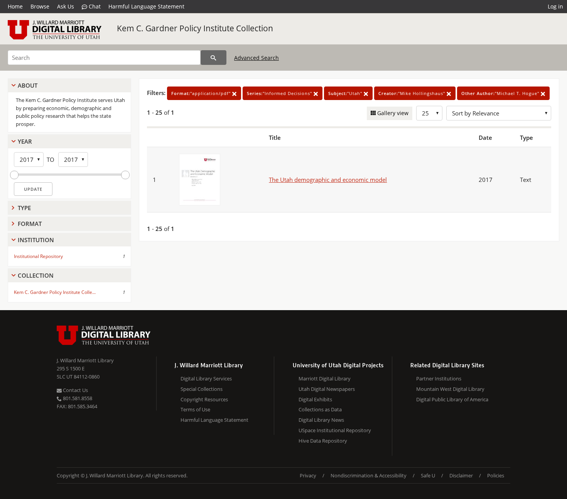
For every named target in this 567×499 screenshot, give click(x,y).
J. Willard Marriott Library (85, 360)
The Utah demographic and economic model (328, 179)
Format (30, 223)
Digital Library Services (206, 378)
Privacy (308, 475)
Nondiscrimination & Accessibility (369, 475)
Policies (495, 475)
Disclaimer (461, 475)
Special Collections (202, 388)
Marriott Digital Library (325, 378)
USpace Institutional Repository (335, 430)
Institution (36, 240)
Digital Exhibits (315, 399)
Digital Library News (321, 419)
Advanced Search (256, 57)
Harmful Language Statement (146, 6)
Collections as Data (320, 409)
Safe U (428, 475)
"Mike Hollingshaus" (412, 93)
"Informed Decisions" (280, 93)
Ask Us (65, 6)
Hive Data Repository (323, 440)
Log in (555, 6)
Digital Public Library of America (452, 399)
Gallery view (392, 113)
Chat (94, 6)
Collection (36, 275)
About (27, 85)
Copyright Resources (204, 399)
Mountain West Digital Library (450, 388)
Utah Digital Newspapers (327, 388)
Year (25, 141)
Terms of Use (195, 409)
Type (24, 208)
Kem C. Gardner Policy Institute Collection (195, 28)
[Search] (213, 57)
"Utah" (346, 93)
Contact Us (75, 390)
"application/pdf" (201, 93)
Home (15, 6)
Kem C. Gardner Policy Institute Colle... (55, 292)
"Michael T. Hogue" (501, 93)
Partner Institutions (438, 378)
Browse (39, 6)
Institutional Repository (38, 256)
